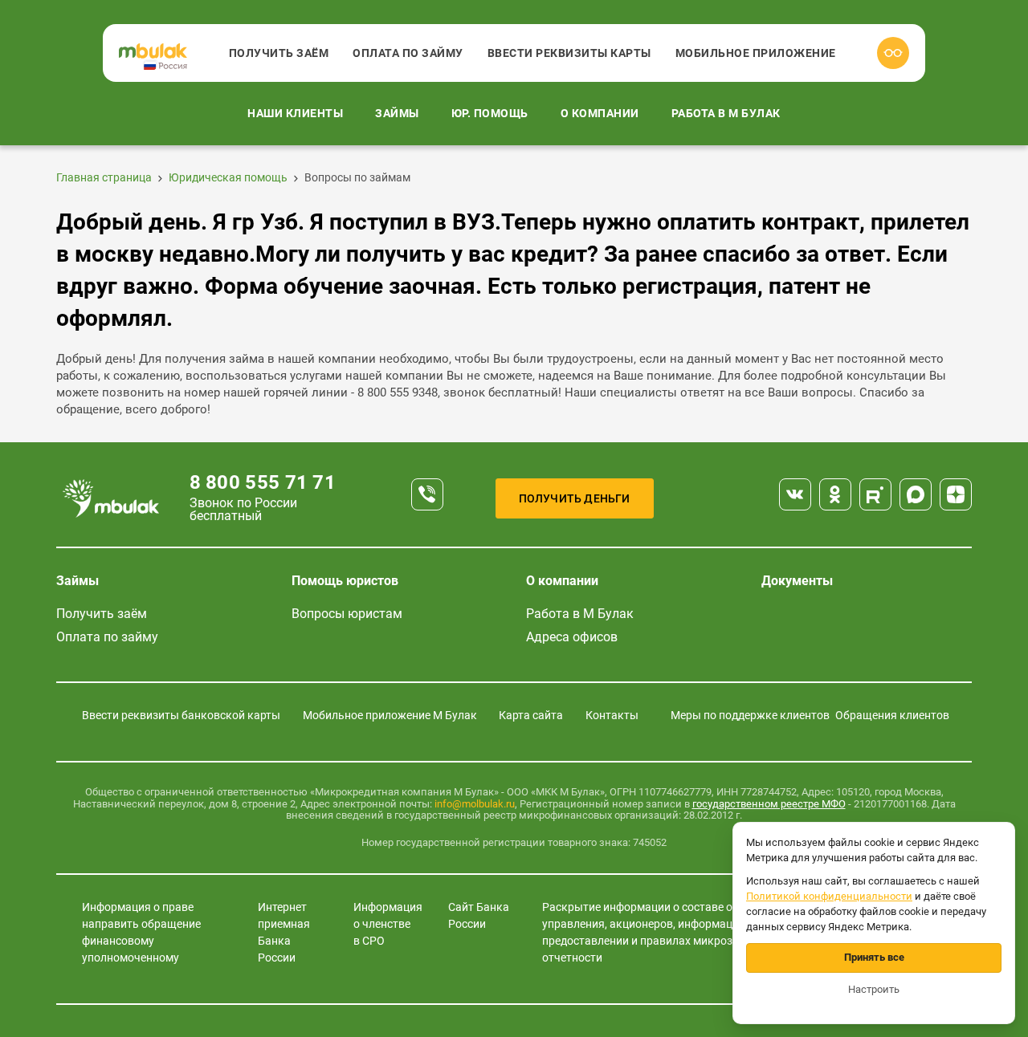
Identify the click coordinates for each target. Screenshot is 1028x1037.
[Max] (916, 494)
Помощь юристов (345, 580)
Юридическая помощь (228, 177)
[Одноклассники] (835, 494)
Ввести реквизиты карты (569, 53)
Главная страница (104, 177)
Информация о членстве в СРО (387, 924)
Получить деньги (574, 498)
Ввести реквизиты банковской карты (181, 715)
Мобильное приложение (755, 53)
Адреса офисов (572, 637)
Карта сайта (531, 715)
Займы (397, 113)
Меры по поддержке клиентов (750, 715)
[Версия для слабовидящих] (893, 53)
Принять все (874, 957)
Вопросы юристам (347, 613)
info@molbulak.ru (474, 804)
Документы (797, 580)
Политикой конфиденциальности (829, 896)
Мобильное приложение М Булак (390, 715)
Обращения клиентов (892, 715)
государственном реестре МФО (769, 804)
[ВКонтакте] (795, 494)
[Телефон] (427, 494)
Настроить (874, 989)
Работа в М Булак (726, 113)
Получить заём (279, 53)
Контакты (611, 715)
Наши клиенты (295, 113)
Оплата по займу (408, 53)
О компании (600, 113)
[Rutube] (875, 494)
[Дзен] (956, 494)
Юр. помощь (489, 113)
